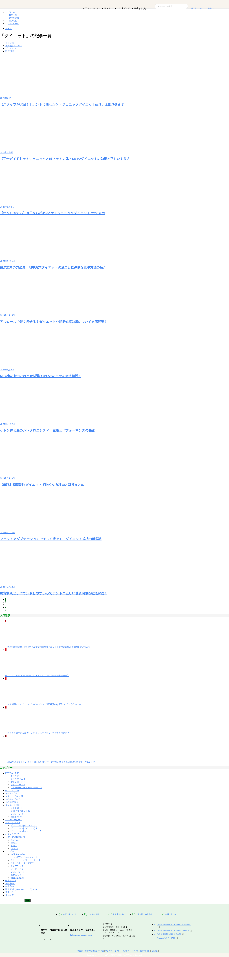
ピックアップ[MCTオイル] (24, 825)
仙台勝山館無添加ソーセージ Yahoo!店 (173, 930)
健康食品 (10, 880)
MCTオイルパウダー (27, 857)
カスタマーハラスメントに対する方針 (136, 951)
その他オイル (13, 799)
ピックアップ (12, 822)
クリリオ (15, 776)
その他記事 (11, 802)
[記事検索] (12, 900)
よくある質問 (93, 914)
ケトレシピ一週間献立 (22, 863)
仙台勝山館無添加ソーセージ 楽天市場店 (174, 924)
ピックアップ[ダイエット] (24, 828)
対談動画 (10, 883)
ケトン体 (9, 43)
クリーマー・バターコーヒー (25, 860)
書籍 (14, 845)
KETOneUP (12, 773)
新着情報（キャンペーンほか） (21, 889)
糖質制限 (9, 51)
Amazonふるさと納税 (166, 938)
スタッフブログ (14, 796)
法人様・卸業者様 (144, 914)
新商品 (9, 886)
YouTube (15, 840)
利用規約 (80, 951)
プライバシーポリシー (113, 951)
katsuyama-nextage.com (81, 935)
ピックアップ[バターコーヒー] (26, 831)
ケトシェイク (18, 782)
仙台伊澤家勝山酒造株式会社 (169, 934)
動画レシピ (17, 878)
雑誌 (14, 848)
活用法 (9, 892)
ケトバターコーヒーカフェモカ (26, 787)
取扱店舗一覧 (118, 914)
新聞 (14, 843)
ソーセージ (17, 869)
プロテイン (10, 48)
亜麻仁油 (16, 875)
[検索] (28, 900)
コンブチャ (17, 866)
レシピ (10, 851)
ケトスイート (18, 785)
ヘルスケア (12, 834)
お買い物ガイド (69, 914)
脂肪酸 (9, 895)
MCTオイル (12, 790)
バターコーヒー (13, 820)
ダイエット (12, 805)
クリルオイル (18, 779)
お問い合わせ (170, 914)
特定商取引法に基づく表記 (94, 951)
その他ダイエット (13, 46)
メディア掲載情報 (15, 837)
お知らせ (11, 793)
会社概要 (154, 951)
